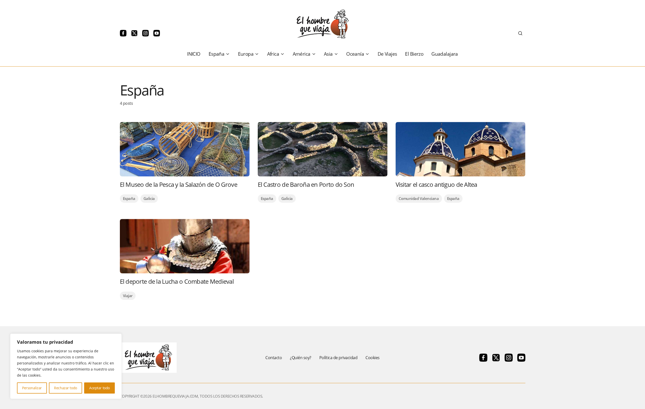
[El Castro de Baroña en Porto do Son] (323, 149)
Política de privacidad (338, 357)
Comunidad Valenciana (419, 198)
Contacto (273, 357)
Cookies (372, 357)
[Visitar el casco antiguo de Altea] (460, 149)
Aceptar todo (99, 387)
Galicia (149, 198)
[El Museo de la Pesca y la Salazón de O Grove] (185, 149)
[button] (520, 33)
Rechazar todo (65, 387)
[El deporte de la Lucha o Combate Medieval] (185, 246)
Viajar (128, 295)
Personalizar (32, 387)
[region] (66, 366)
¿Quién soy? (300, 357)
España (129, 198)
